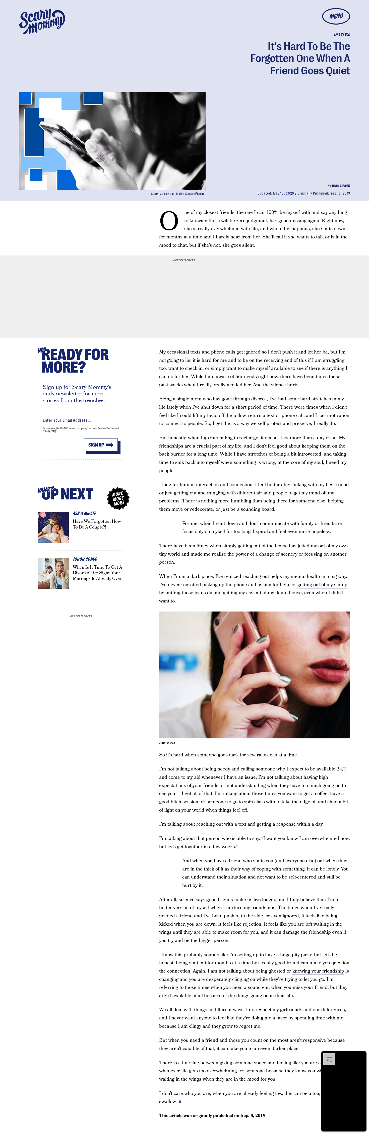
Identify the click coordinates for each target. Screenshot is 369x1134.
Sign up (96, 445)
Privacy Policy (50, 431)
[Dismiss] (361, 1056)
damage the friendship (307, 932)
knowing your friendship (318, 971)
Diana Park (341, 186)
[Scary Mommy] (42, 21)
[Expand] (327, 1056)
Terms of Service (106, 428)
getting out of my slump (322, 584)
